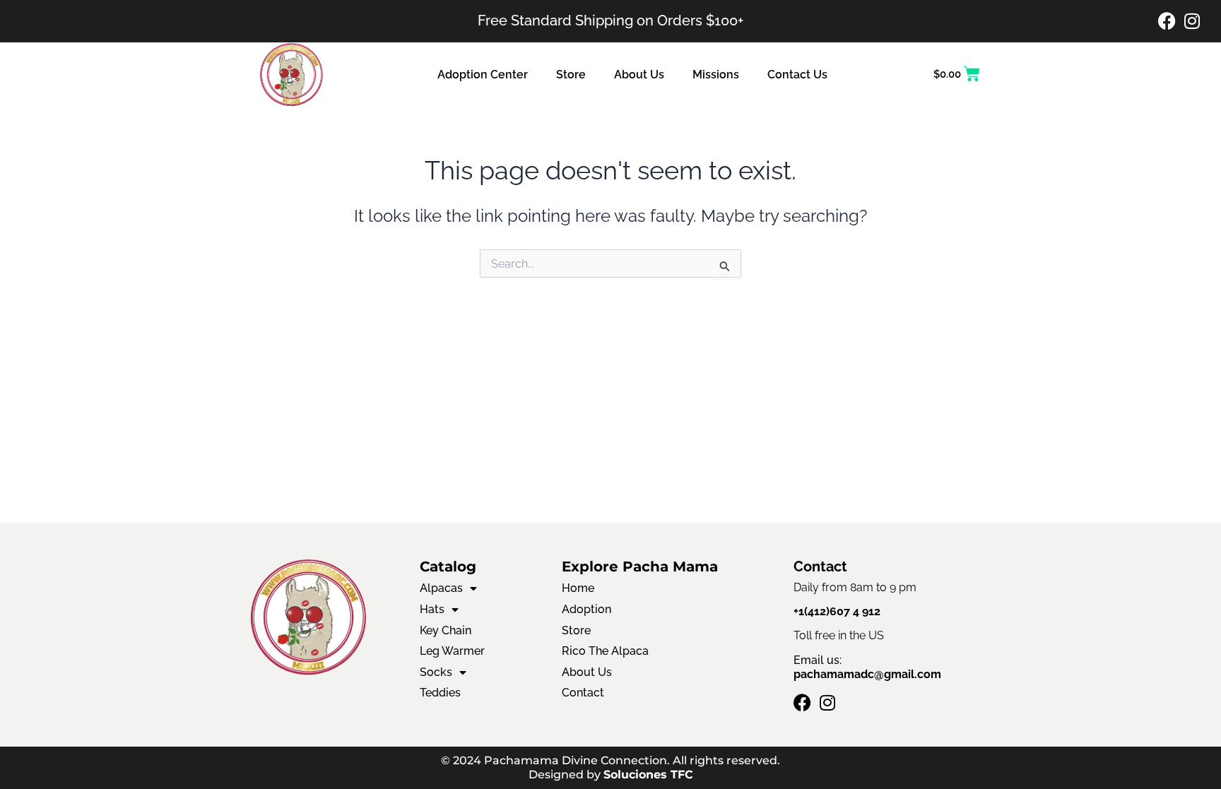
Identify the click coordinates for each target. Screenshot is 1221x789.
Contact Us (797, 74)
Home (578, 588)
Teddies (440, 692)
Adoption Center (482, 74)
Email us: (867, 667)
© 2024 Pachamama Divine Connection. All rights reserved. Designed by (610, 767)
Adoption (586, 609)
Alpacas (441, 588)
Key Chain (445, 630)
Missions (715, 74)
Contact (583, 692)
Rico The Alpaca (605, 651)
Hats (432, 609)
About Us (639, 74)
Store (571, 74)
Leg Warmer (452, 651)
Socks (436, 672)
